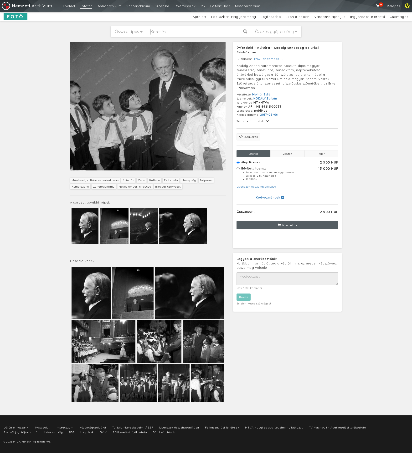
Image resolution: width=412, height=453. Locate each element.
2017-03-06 (269, 114)
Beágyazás (250, 137)
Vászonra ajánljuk (329, 17)
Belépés (393, 6)
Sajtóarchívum (138, 6)
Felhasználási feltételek (222, 427)
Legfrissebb (271, 17)
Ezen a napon (297, 17)
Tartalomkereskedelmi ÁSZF (133, 427)
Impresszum (64, 427)
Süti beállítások (164, 432)
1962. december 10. (269, 59)
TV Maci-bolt (220, 6)
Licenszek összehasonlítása (256, 186)
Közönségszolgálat (92, 427)
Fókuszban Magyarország (233, 17)
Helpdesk (87, 432)
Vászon (287, 153)
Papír (321, 153)
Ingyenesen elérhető (367, 17)
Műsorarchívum (247, 6)
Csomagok (399, 17)
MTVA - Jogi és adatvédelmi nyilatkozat (274, 427)
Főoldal (69, 6)
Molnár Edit (261, 94)
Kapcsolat (42, 427)
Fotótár (86, 6)
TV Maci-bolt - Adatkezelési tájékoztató (337, 427)
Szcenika (162, 6)
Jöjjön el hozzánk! (17, 427)
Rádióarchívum (109, 6)
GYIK (103, 432)
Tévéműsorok (185, 6)
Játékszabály (53, 432)
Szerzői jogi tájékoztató (20, 432)
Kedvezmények (268, 197)
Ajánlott (199, 17)
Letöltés (253, 153)
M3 (203, 6)
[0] (378, 6)
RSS (72, 432)
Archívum (32, 6)
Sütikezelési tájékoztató (130, 432)
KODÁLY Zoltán (265, 98)
